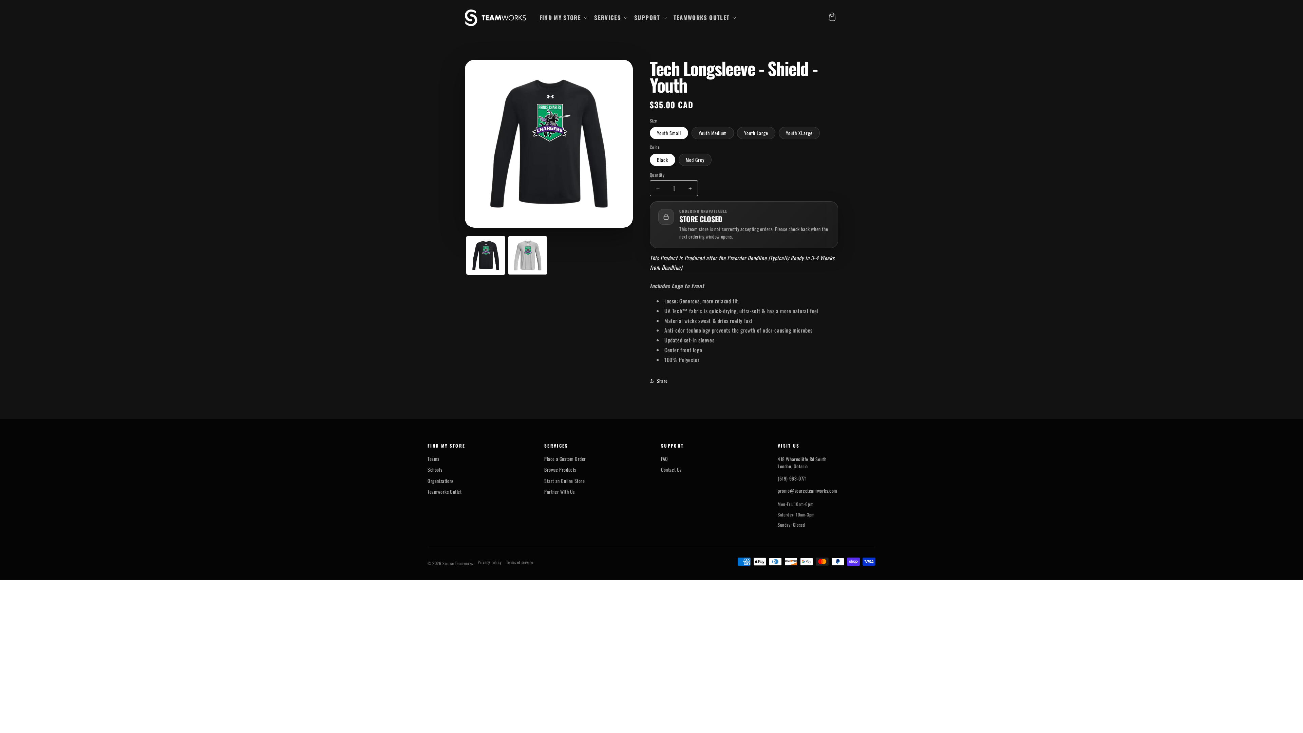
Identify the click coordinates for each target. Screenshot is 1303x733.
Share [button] (662, 380)
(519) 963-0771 (792, 478)
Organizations (441, 480)
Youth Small (669, 132)
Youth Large (756, 132)
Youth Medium (713, 132)
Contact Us (671, 469)
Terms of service (519, 562)
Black (662, 159)
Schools (435, 469)
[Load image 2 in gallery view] (527, 255)
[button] (562, 17)
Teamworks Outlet (445, 491)
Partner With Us (559, 491)
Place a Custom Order (565, 458)
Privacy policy (490, 562)
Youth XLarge (799, 132)
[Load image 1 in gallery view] (486, 255)
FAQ (664, 458)
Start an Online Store (564, 480)
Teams (433, 458)
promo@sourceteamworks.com (807, 490)
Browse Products (560, 469)
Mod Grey (695, 159)
